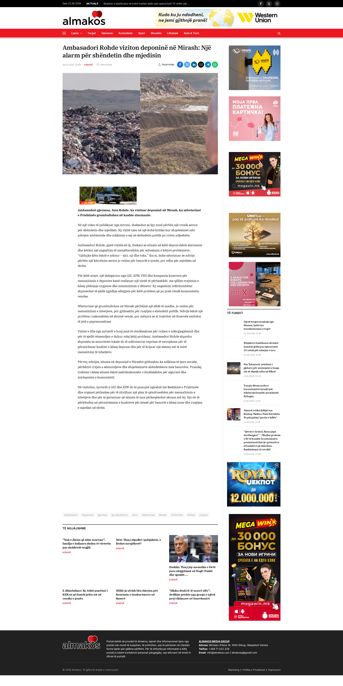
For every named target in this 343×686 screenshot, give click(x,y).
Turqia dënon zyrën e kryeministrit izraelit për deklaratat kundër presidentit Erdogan (261, 391)
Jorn (135, 514)
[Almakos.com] (84, 18)
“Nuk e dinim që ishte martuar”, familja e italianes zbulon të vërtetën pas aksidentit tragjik (87, 543)
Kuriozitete (126, 33)
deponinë (87, 514)
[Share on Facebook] (180, 65)
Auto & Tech (191, 33)
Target (92, 33)
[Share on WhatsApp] (215, 65)
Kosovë (88, 65)
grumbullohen (120, 514)
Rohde (191, 514)
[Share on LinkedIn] (194, 65)
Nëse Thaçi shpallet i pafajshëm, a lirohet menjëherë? (138, 541)
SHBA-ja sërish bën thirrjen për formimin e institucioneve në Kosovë (137, 594)
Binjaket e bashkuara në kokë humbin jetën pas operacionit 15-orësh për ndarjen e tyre (148, 3)
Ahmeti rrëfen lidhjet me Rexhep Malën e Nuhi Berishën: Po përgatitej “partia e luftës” (262, 414)
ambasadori (71, 514)
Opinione (107, 33)
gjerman (102, 514)
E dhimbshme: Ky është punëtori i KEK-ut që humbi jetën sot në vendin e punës (85, 594)
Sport (141, 33)
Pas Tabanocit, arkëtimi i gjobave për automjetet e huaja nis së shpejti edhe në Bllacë (261, 368)
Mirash (163, 514)
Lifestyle (172, 33)
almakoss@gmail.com (244, 652)
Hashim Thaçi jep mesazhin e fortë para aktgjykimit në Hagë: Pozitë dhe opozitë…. (192, 571)
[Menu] (64, 33)
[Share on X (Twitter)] (187, 65)
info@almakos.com (218, 652)
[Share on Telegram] (208, 65)
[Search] (278, 33)
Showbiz (156, 33)
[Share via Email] (201, 65)
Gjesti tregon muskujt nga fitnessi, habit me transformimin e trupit (259, 325)
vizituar (203, 514)
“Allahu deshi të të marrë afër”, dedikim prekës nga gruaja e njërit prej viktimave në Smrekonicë (192, 594)
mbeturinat (148, 514)
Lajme (75, 33)
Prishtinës (177, 514)
